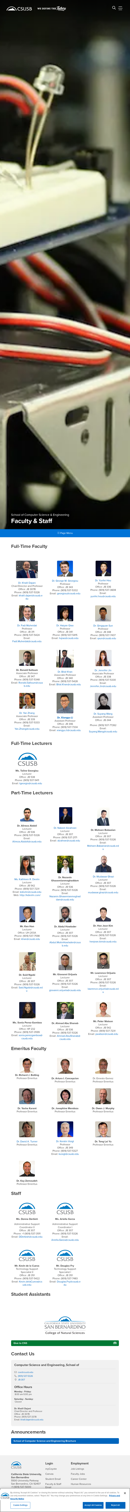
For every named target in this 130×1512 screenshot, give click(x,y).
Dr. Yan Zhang (27, 713)
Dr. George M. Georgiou (65, 580)
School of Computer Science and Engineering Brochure (44, 1441)
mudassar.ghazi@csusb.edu (103, 892)
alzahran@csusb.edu (68, 840)
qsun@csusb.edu (106, 638)
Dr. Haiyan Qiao (65, 625)
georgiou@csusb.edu (68, 593)
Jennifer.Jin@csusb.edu (103, 686)
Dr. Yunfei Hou (103, 580)
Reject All (115, 1505)
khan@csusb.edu (30, 939)
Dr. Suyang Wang (103, 713)
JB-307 (21, 1379)
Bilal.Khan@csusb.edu (68, 684)
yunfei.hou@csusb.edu (103, 596)
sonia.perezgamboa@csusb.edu (30, 1037)
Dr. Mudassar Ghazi (103, 876)
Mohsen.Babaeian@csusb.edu (103, 847)
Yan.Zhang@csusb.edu (27, 728)
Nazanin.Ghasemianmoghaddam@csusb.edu (65, 898)
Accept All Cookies (93, 1505)
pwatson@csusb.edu (106, 1034)
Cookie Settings (20, 1505)
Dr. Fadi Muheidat (27, 625)
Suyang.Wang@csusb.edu (103, 731)
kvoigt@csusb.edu (69, 1154)
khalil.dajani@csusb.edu (31, 1419)
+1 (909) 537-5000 (21, 1487)
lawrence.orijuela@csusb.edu (103, 990)
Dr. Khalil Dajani (27, 582)
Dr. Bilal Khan (65, 671)
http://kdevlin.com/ (30, 895)
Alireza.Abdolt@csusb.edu (27, 841)
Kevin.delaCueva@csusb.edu (30, 1283)
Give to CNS (20, 1343)
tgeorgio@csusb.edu (30, 783)
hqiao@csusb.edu (68, 638)
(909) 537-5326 (25, 1376)
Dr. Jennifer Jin (103, 670)
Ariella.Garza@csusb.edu (65, 1240)
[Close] (124, 1493)
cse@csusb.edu (25, 1372)
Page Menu (66, 533)
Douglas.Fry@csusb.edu (69, 1283)
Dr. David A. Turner (27, 1141)
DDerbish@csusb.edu (30, 1236)
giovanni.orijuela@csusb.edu (65, 990)
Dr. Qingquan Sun (103, 625)
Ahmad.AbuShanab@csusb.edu (68, 1037)
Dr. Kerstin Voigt (65, 1141)
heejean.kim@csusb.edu (103, 941)
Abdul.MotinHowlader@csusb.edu (65, 944)
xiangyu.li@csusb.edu (69, 730)
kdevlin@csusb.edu (30, 892)
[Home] (19, 8)
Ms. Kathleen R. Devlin (26, 879)
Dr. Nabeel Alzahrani (65, 828)
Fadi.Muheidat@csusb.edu (27, 641)
